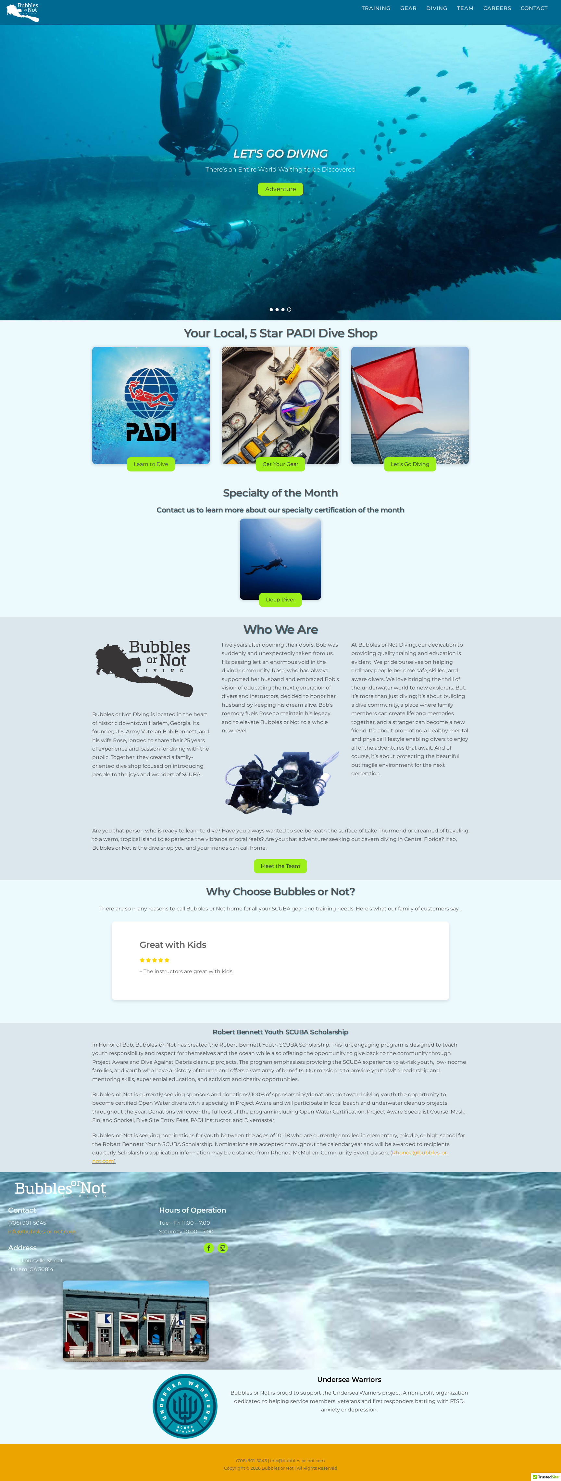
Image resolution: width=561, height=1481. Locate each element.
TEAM (465, 8)
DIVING (436, 8)
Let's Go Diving (410, 464)
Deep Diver (280, 600)
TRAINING (376, 8)
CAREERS (497, 8)
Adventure (280, 189)
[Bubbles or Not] (22, 19)
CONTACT (534, 8)
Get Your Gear (280, 464)
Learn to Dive (151, 464)
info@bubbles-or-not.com (42, 1232)
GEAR (408, 8)
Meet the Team (280, 866)
